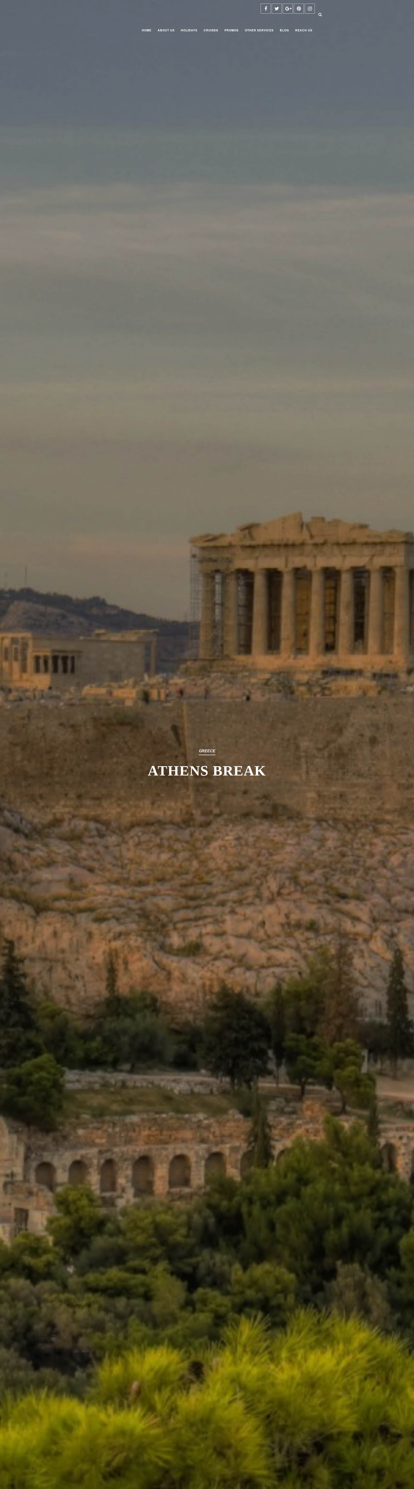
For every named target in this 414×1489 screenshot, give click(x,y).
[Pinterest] (299, 8)
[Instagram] (310, 8)
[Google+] (288, 8)
